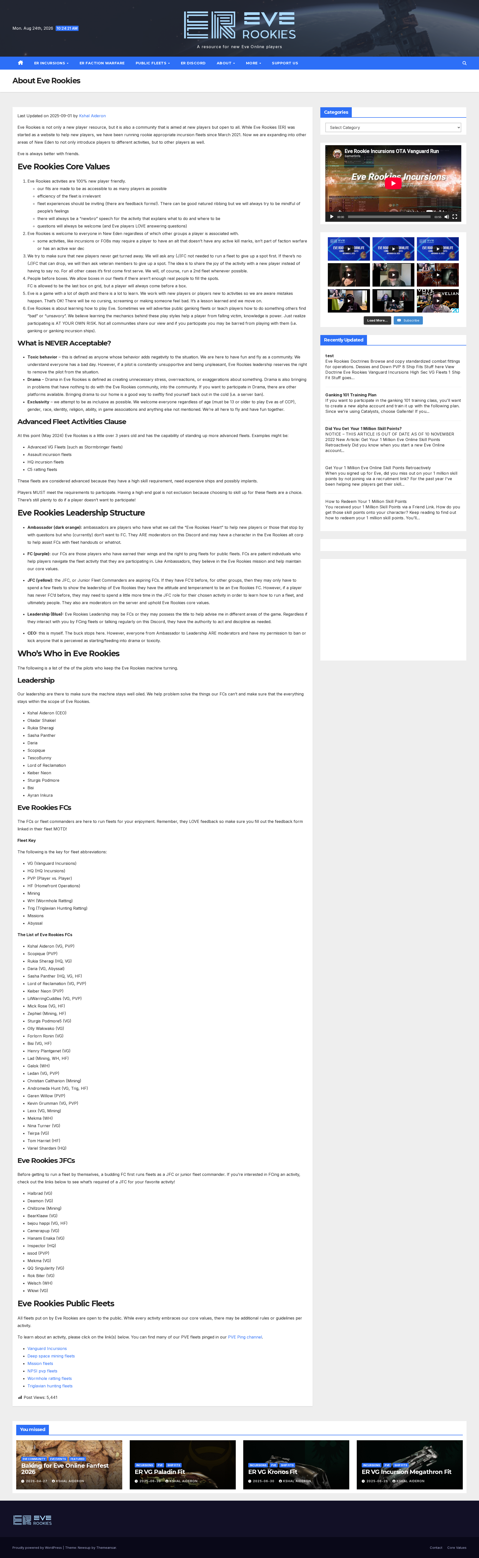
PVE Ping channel (245, 1337)
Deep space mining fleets (51, 1355)
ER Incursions (50, 63)
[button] (465, 63)
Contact (436, 1548)
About (225, 63)
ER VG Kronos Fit (272, 1471)
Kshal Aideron (92, 115)
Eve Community (34, 1458)
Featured (78, 1458)
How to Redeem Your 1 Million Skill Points (366, 501)
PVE (160, 1465)
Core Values (457, 1548)
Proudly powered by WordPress (37, 1548)
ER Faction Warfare (102, 63)
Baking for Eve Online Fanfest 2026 (65, 1468)
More (252, 63)
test (329, 355)
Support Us (285, 63)
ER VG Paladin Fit (160, 1471)
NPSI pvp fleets (42, 1370)
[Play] (331, 216)
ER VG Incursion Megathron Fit (406, 1471)
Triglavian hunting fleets (50, 1385)
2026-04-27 (37, 1481)
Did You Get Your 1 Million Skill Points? (363, 428)
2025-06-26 (377, 1481)
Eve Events (58, 1458)
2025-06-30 (150, 1481)
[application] (393, 183)
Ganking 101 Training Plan (350, 394)
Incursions (144, 1465)
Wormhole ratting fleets (49, 1378)
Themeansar (106, 1548)
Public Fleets (152, 63)
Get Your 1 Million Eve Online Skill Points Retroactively (378, 467)
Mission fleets (40, 1363)
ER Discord (193, 63)
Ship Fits (173, 1465)
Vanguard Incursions (47, 1348)
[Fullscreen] (454, 216)
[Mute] (446, 216)
